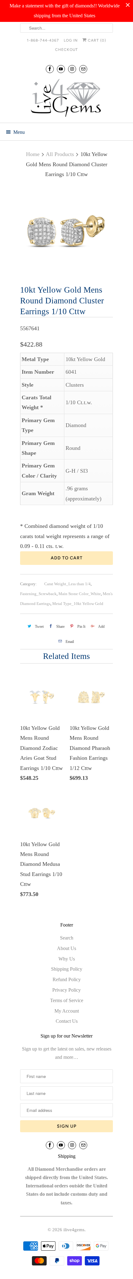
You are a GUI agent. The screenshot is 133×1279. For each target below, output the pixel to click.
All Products (60, 154)
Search (66, 937)
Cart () (96, 40)
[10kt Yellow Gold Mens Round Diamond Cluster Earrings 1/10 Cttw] (66, 233)
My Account (66, 1011)
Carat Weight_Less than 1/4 (67, 584)
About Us (66, 948)
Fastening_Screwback (38, 593)
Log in (71, 40)
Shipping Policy (66, 969)
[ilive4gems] (66, 98)
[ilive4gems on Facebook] (50, 69)
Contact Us (67, 1021)
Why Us (66, 958)
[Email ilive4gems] (83, 69)
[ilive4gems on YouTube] (61, 69)
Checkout (66, 49)
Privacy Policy (66, 990)
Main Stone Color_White (79, 593)
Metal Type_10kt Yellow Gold (77, 603)
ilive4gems (73, 1229)
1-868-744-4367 (43, 40)
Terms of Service (66, 1000)
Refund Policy (67, 979)
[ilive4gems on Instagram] (72, 69)
